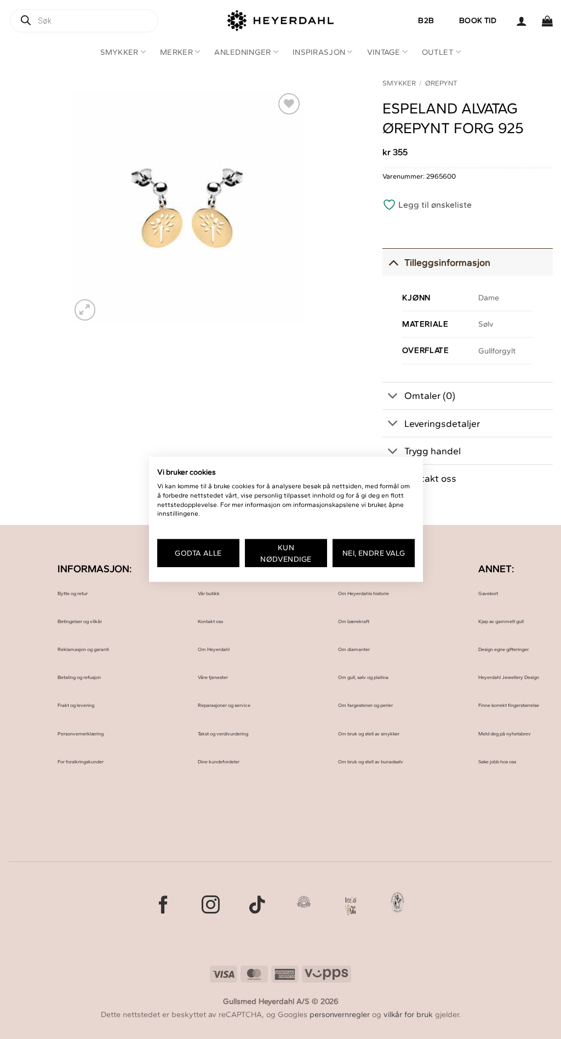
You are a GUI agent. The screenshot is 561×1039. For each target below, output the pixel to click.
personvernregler (340, 1014)
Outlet (438, 52)
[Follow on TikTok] (257, 906)
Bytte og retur (73, 593)
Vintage (383, 52)
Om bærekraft (353, 621)
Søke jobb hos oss (497, 761)
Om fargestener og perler (365, 705)
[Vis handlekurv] (547, 21)
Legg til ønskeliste (434, 204)
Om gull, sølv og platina (363, 677)
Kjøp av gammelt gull (501, 621)
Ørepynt (441, 83)
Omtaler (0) (429, 395)
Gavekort (488, 593)
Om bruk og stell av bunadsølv (370, 761)
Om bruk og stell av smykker (368, 733)
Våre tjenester (213, 677)
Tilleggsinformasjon (447, 262)
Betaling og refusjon (79, 677)
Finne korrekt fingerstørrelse (508, 705)
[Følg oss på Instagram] (211, 906)
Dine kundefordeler (218, 761)
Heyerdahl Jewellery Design (508, 677)
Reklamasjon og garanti (83, 649)
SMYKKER (399, 83)
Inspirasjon (319, 52)
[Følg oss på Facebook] (163, 906)
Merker (176, 52)
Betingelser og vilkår (80, 621)
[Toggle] (393, 262)
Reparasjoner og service (224, 705)
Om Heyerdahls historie (363, 593)
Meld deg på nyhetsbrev (504, 733)
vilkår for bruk (408, 1014)
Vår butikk (209, 593)
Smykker (119, 52)
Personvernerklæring (81, 733)
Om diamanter (354, 649)
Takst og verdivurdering (223, 733)
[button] (521, 21)
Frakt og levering (76, 705)
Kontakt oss (210, 621)
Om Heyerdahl (214, 649)
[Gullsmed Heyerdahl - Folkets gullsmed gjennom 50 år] (281, 20)
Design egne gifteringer (503, 649)
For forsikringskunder (81, 761)
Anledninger (242, 52)
